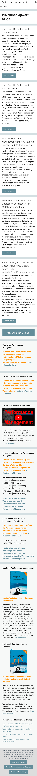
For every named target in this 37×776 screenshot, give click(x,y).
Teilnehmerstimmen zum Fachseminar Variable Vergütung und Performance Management (18, 556)
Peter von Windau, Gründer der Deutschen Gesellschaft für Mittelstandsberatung (18, 203)
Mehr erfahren (9, 75)
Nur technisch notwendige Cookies (18, 767)
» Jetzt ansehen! (20, 638)
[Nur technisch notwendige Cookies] (35, 762)
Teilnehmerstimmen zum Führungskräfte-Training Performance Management (13, 506)
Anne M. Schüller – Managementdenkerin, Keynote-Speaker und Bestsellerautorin (18, 141)
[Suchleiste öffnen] (36, 2)
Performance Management (14, 2)
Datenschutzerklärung (18, 772)
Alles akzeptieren (18, 762)
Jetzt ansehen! (8, 443)
